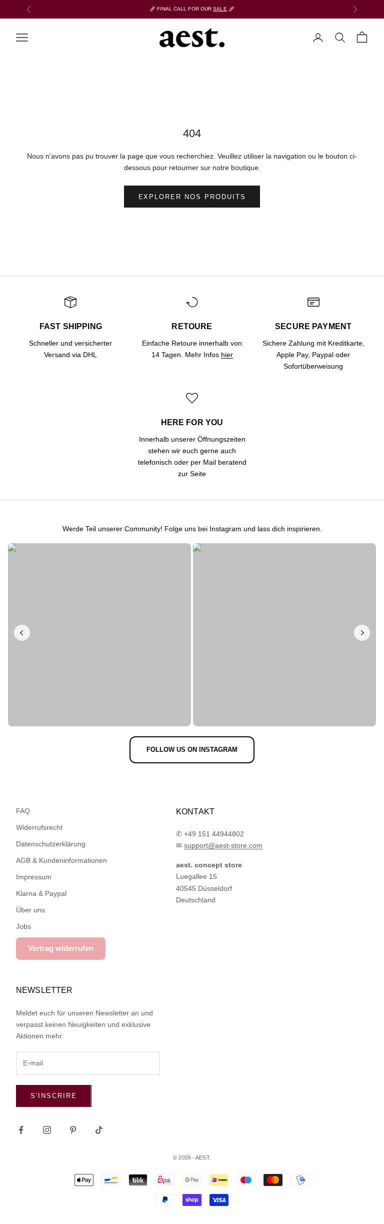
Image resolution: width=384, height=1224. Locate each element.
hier (227, 355)
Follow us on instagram (192, 749)
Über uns (30, 910)
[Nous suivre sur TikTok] (99, 1130)
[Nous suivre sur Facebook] (21, 1130)
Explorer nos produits (192, 197)
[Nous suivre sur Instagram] (47, 1130)
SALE (219, 9)
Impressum (34, 877)
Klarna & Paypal (41, 893)
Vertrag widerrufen (61, 948)
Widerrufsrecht (39, 827)
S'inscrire (53, 1095)
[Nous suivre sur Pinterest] (73, 1130)
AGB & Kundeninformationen (61, 860)
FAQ (23, 811)
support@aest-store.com (223, 845)
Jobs (23, 926)
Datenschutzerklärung (51, 844)
